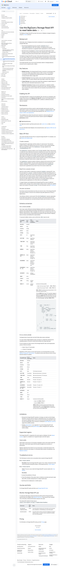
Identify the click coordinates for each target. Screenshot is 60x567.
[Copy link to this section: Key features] (29, 68)
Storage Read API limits (43, 488)
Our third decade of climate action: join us (25, 562)
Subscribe (46, 564)
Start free (55, 5)
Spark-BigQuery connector (50, 421)
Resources (26, 7)
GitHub (40, 546)
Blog (50, 546)
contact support (51, 464)
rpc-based (25, 34)
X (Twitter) (51, 550)
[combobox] (31, 1)
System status (30, 552)
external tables (28, 425)
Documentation (25, 13)
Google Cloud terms (35, 560)
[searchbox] (7, 11)
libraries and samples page (26, 138)
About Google (19, 560)
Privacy (24, 560)
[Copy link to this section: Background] (28, 39)
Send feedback (52, 16)
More (17, 1)
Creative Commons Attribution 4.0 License (49, 534)
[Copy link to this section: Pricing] (25, 519)
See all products (20, 546)
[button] (7, 23)
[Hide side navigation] (14, 565)
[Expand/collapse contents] (26, 16)
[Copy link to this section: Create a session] (30, 141)
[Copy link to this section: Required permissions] (32, 121)
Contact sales (19, 553)
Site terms (29, 560)
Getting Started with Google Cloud (42, 549)
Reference (14, 7)
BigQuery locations (23, 450)
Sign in (57, 1)
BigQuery (6, 5)
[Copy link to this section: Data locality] (27, 440)
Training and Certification (43, 555)
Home (21, 13)
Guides (8, 7)
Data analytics (32, 13)
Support (29, 548)
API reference (53, 185)
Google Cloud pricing (21, 548)
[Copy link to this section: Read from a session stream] (36, 169)
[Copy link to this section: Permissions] (28, 105)
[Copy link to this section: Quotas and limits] (32, 485)
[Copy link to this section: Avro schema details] (31, 206)
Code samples (41, 551)
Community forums (31, 546)
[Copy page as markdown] (42, 30)
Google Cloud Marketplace (19, 551)
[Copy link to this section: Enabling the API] (31, 94)
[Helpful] (53, 13)
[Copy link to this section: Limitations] (27, 414)
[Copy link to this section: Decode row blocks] (31, 188)
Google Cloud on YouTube (52, 553)
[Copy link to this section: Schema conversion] (33, 203)
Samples (20, 7)
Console (41, 1)
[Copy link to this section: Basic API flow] (30, 134)
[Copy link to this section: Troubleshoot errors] (34, 455)
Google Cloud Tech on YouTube (53, 555)
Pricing (42, 522)
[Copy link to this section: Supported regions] (33, 432)
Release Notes (30, 550)
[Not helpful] (55, 13)
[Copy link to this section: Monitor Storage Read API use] (40, 493)
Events (50, 548)
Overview (3, 7)
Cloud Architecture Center (42, 553)
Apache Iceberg (36, 426)
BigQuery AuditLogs (38, 497)
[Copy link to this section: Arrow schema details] (32, 335)
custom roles (44, 124)
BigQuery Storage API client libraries (27, 353)
